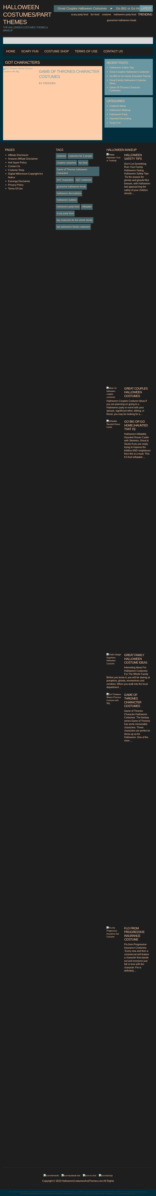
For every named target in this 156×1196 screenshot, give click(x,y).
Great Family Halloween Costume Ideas (135, 658)
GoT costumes (84, 179)
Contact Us (113, 51)
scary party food (79, 14)
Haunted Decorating (120, 118)
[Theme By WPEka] (51, 1176)
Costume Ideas (118, 105)
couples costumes (66, 162)
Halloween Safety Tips (122, 67)
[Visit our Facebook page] (71, 1176)
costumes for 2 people (80, 156)
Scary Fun (29, 51)
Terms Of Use (86, 51)
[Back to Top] (105, 1176)
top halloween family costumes (73, 226)
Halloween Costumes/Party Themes (29, 14)
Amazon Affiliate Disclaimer (23, 158)
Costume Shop (56, 51)
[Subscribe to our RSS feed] (90, 1176)
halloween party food (125, 14)
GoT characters (65, 179)
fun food (95, 14)
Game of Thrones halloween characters (72, 171)
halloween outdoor (67, 199)
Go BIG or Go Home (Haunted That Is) (130, 76)
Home (10, 51)
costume (106, 14)
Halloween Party (119, 114)
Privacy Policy (15, 184)
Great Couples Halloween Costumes (76, 8)
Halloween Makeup (120, 110)
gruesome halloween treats (121, 20)
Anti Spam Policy (17, 162)
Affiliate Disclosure (18, 155)
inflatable (87, 206)
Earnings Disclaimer (19, 181)
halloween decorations (69, 193)
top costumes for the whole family (74, 220)
